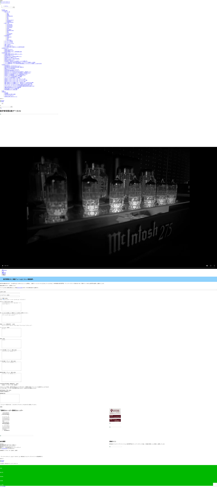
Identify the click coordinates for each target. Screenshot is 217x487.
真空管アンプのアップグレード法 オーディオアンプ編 (16, 80)
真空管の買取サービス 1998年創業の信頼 (13, 51)
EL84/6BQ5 (9, 21)
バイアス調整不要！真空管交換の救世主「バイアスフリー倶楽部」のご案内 (20, 62)
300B (8, 14)
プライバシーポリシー (9, 95)
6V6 (7, 17)
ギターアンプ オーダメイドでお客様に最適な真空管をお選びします (19, 84)
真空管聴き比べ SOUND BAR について (12, 65)
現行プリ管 (7, 23)
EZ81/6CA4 (9, 39)
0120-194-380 (19, 287)
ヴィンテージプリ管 (9, 42)
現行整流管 (7, 35)
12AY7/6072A (9, 27)
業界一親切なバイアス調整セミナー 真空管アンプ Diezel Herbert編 (18, 83)
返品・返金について (9, 45)
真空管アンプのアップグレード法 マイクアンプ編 (15, 81)
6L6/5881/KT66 (10, 16)
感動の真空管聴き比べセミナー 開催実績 (13, 87)
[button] (0, 105)
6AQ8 (8, 28)
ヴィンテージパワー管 (9, 43)
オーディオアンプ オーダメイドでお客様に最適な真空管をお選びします (19, 86)
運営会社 (4, 91)
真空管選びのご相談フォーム (10, 57)
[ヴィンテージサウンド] (5, 1)
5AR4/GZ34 (9, 36)
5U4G (8, 37)
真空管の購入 (5, 10)
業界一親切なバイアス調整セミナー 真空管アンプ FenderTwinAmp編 (19, 82)
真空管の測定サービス (9, 50)
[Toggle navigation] (1, 0)
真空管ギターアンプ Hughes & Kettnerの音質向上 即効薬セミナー (18, 71)
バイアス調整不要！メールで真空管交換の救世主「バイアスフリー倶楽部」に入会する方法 (23, 63)
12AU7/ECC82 (9, 25)
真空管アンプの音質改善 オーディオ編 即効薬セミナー (16, 74)
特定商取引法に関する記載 (10, 94)
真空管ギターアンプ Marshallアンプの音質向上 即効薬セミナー (17, 73)
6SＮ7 (8, 32)
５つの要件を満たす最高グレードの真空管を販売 (14, 46)
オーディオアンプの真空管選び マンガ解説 (13, 76)
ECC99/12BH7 (9, 33)
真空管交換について (6, 52)
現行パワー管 (7, 11)
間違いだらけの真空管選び (10, 68)
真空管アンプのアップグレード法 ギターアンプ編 (15, 78)
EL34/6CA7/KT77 (10, 20)
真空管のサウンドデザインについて (12, 69)
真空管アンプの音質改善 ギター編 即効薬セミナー (15, 75)
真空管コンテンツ (5, 64)
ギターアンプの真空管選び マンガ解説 (12, 77)
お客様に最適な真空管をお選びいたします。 (14, 54)
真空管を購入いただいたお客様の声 (12, 88)
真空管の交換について (9, 55)
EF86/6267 (9, 34)
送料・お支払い (8, 44)
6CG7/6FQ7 (9, 29)
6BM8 (8, 15)
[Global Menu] (0, 4)
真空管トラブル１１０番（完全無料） (12, 58)
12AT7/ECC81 (9, 24)
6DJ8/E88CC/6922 (10, 30)
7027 (8, 18)
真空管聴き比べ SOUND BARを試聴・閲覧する (14, 67)
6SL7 (8, 31)
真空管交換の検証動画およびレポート (12, 70)
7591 (8, 19)
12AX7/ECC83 (9, 26)
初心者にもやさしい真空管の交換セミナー (13, 56)
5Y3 (7, 38)
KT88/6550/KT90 (10, 22)
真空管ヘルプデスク (9, 49)
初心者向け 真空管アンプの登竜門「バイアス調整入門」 (16, 61)
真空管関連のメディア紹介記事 (11, 89)
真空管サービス (5, 48)
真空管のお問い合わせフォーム (11, 96)
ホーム (3, 9)
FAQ (3, 90)
